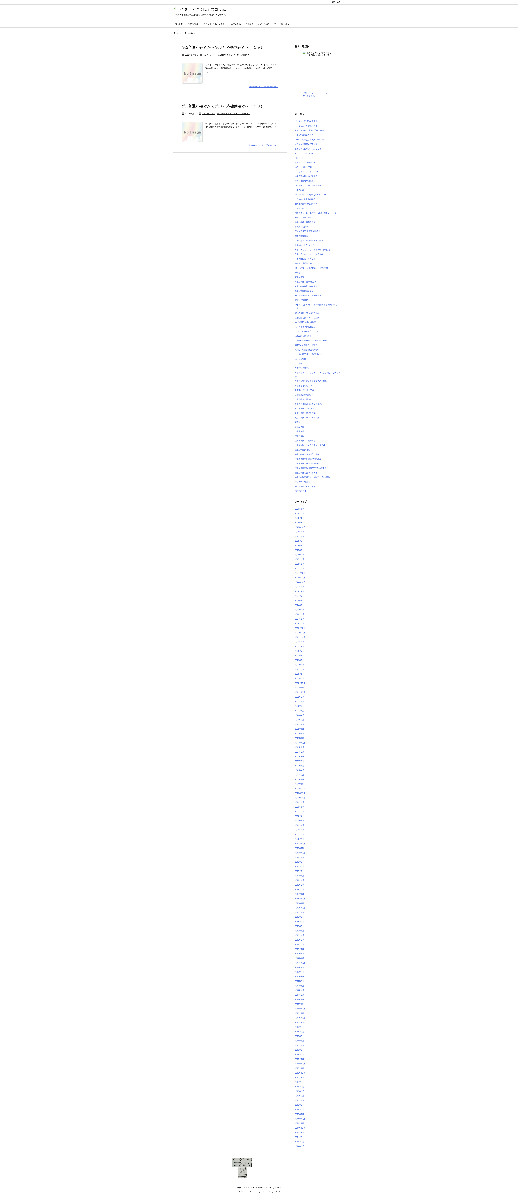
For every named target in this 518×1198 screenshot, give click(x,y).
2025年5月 (299, 550)
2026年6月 (299, 518)
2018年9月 (299, 912)
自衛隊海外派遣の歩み (304, 395)
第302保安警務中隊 (303, 336)
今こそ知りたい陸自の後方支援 (308, 185)
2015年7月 (299, 1086)
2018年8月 (299, 917)
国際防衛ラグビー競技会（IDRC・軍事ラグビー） (316, 213)
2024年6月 (299, 600)
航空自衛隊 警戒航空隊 (305, 413)
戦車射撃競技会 (301, 236)
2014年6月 (299, 1146)
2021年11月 (300, 738)
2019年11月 (300, 848)
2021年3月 (299, 775)
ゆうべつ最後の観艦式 (304, 167)
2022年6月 (299, 706)
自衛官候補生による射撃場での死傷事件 (312, 381)
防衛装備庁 (299, 436)
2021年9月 (299, 747)
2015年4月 (299, 1100)
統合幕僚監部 (300, 359)
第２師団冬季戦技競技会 (305, 327)
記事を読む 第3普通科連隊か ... (263, 86)
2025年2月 (299, 564)
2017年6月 (299, 981)
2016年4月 (299, 1045)
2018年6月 (299, 926)
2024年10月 (300, 582)
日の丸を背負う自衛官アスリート (309, 240)
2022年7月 (299, 701)
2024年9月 (299, 587)
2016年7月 (299, 1031)
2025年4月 (299, 554)
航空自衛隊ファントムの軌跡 (307, 417)
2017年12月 (300, 953)
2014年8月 (299, 1137)
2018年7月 (299, 921)
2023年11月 (300, 632)
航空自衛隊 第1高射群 (305, 408)
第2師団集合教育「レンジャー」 (308, 331)
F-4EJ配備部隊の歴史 (304, 135)
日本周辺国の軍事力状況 (305, 259)
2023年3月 (299, 669)
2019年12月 (300, 843)
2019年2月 (299, 889)
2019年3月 (299, 885)
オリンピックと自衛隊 (304, 153)
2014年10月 (300, 1128)
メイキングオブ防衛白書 (305, 162)
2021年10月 (300, 742)
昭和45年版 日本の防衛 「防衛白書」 (312, 268)
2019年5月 (299, 875)
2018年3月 (299, 940)
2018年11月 (300, 903)
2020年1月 (299, 839)
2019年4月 (299, 880)
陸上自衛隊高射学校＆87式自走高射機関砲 (313, 477)
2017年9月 (299, 967)
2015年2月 (299, 1109)
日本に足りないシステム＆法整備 (309, 254)
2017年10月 (300, 963)
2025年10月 (300, 527)
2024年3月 (299, 614)
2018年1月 (299, 949)
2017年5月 (299, 986)
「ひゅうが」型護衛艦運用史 (307, 126)
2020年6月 (299, 816)
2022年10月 (300, 692)
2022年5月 (299, 710)
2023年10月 (300, 637)
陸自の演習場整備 (302, 482)
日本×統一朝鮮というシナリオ (308, 245)
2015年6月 (299, 1091)
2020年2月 (299, 834)
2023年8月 (299, 646)
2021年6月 (299, 761)
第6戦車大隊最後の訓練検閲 (307, 349)
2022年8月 (299, 697)
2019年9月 (299, 857)
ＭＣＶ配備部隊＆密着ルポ (306, 144)
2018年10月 (300, 908)
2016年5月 (299, 1041)
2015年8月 (299, 1082)
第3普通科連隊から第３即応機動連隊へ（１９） (223, 47)
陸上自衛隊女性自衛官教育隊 (307, 454)
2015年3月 (299, 1105)
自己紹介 (298, 363)
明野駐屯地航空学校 (303, 263)
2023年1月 (299, 678)
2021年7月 (299, 756)
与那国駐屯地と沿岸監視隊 (306, 176)
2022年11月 (300, 687)
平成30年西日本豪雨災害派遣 (307, 231)
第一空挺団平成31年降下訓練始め (309, 354)
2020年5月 (299, 820)
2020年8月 (299, 807)
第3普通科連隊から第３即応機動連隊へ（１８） (223, 106)
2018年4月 (299, 935)
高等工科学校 (300, 491)
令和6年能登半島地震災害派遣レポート (311, 194)
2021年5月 (299, 765)
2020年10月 (300, 798)
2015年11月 (300, 1068)
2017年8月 (299, 972)
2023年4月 (299, 665)
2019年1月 (299, 894)
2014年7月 (299, 1141)
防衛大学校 (299, 431)
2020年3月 (299, 830)
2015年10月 (300, 1073)
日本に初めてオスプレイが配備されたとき (313, 249)
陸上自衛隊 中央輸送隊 (305, 440)
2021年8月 (299, 752)
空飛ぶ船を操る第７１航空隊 (307, 317)
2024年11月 (300, 577)
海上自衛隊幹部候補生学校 (306, 286)
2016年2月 (299, 1054)
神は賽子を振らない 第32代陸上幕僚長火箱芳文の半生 (317, 306)
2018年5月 (299, 930)
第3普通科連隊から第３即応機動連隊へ (234, 55)
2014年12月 (300, 1118)
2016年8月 (299, 1027)
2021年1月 (299, 784)
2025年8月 (299, 536)
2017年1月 (299, 1004)
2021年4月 (299, 770)
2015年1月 (299, 1114)
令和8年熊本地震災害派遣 (306, 199)
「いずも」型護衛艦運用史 (306, 121)
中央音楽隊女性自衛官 (304, 181)
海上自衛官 (299, 277)
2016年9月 (299, 1022)
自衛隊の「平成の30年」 (305, 390)
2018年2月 (299, 944)
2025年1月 (299, 568)
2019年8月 (299, 862)
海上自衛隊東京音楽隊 (304, 291)
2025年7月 (299, 541)
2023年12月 (300, 628)
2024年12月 (300, 573)
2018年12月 (300, 898)
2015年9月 (299, 1077)
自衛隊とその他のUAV (304, 385)
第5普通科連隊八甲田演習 (306, 345)
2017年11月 (300, 958)
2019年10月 (300, 853)
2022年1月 (299, 729)
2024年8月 (299, 591)
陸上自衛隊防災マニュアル (306, 472)
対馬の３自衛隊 (301, 226)
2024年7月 (299, 596)
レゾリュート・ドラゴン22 (306, 171)
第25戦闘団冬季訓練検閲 (305, 322)
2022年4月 (299, 715)
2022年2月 (299, 724)
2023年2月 (299, 674)
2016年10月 (300, 1018)
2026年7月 (299, 513)
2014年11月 (300, 1123)
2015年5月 (299, 1096)
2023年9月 (299, 642)
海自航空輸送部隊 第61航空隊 (308, 295)
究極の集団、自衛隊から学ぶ (307, 313)
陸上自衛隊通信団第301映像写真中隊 (310, 468)
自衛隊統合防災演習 (303, 399)
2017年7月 (299, 976)
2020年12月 (300, 788)
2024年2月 (299, 619)
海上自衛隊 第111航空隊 (305, 282)
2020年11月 (300, 793)
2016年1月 (299, 1059)
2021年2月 (299, 779)
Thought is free (273, 1192)
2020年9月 (299, 802)
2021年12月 (300, 733)
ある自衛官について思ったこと (308, 149)
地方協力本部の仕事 (303, 217)
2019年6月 (299, 871)
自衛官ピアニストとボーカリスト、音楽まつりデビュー (317, 374)
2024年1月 (299, 623)
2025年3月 (299, 559)
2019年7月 (299, 866)
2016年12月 (300, 1008)
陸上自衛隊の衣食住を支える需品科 (310, 445)
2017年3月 (299, 995)
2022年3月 (299, 720)
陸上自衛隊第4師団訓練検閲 (307, 463)
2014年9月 (299, 1132)
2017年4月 (299, 990)
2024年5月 (299, 605)
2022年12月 (300, 683)
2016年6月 (299, 1036)
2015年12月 (300, 1063)
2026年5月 (299, 522)
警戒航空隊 (299, 427)
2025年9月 (299, 532)
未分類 (297, 272)
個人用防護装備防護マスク (306, 204)
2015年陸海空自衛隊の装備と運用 (309, 130)
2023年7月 (299, 651)
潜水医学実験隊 (301, 300)
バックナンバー (209, 55)
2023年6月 (299, 655)
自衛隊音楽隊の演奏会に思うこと (309, 404)
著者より (298, 422)
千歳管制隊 (299, 208)
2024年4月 (299, 610)
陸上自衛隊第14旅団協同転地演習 (309, 459)
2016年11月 (300, 1013)
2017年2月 (299, 999)
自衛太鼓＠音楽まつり (304, 368)
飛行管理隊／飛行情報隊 (305, 486)
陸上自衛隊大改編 (302, 450)
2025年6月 (299, 545)
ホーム (178, 33)
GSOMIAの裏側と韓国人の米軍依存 (310, 139)
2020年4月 (299, 825)
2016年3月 (299, 1050)
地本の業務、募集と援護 (305, 222)
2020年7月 (299, 811)
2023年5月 (299, 660)
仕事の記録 (299, 190)
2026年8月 (299, 509)
